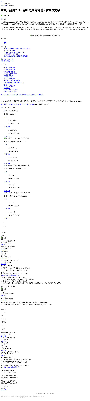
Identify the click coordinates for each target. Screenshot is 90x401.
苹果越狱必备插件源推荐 (12, 54)
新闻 (6, 5)
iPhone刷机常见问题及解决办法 (14, 82)
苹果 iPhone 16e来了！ (11, 50)
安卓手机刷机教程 (9, 69)
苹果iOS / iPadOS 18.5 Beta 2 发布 (14, 52)
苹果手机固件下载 (9, 78)
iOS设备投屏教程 (9, 71)
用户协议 (40, 95)
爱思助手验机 (8, 77)
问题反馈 (15, 95)
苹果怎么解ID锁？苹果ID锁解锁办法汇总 (17, 48)
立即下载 (7, 127)
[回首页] (3, 3)
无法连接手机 (8, 75)
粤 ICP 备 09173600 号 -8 (27, 104)
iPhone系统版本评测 (10, 91)
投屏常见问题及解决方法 (12, 80)
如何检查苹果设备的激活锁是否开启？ (16, 56)
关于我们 (3, 95)
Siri (5, 42)
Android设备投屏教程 (10, 89)
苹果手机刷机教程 (9, 67)
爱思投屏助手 (8, 84)
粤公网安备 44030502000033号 (10, 104)
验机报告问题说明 (9, 86)
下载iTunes (34, 95)
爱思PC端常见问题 (24, 95)
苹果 (5, 43)
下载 (5, 117)
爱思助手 (7, 88)
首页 (2, 5)
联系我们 (9, 95)
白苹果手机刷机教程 (10, 73)
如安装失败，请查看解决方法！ (10, 275)
